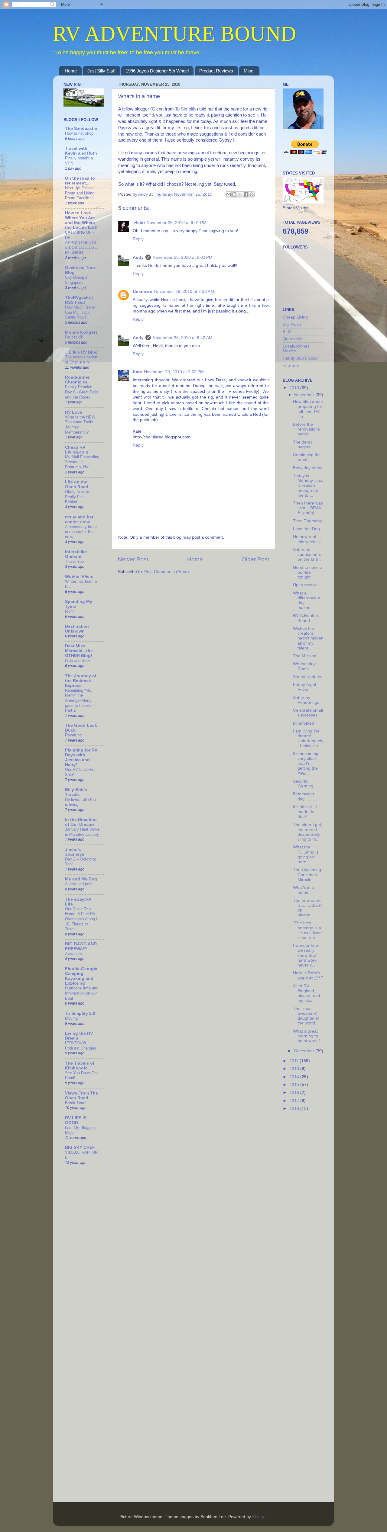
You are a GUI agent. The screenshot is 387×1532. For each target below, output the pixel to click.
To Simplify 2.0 (80, 1013)
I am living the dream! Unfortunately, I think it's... (308, 738)
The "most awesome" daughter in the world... (306, 1016)
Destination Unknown (77, 628)
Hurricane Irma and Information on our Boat (81, 993)
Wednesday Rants (304, 666)
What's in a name (303, 890)
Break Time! (75, 1103)
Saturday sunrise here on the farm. (307, 554)
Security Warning (303, 783)
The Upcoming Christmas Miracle (307, 874)
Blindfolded (303, 723)
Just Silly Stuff (101, 70)
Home (71, 70)
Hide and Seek (78, 660)
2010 (294, 388)
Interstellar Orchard (76, 554)
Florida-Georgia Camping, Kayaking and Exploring (81, 976)
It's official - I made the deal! (305, 812)
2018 (294, 1108)
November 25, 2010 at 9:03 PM (183, 257)
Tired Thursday (307, 521)
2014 (294, 1077)
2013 (294, 1068)
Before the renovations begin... (306, 429)
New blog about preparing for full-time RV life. (308, 409)
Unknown (142, 291)
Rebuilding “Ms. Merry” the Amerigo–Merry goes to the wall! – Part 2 (81, 700)
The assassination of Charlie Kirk (81, 359)
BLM (287, 331)
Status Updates (307, 677)
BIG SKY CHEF (80, 1147)
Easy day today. (308, 468)
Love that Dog (306, 529)
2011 (294, 1061)
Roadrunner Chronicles (77, 379)
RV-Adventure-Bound (307, 618)
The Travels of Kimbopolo (79, 1065)
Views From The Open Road (81, 1095)
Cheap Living (295, 317)
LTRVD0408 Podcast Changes (80, 1045)
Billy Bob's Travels (76, 792)
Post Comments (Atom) (166, 571)
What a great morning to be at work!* (306, 1036)
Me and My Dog (81, 879)
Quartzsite (292, 339)
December (304, 1051)
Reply (138, 239)
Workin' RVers (79, 576)
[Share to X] (240, 194)
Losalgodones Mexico (296, 348)
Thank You (74, 561)
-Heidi (139, 222)
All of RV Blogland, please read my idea (306, 993)
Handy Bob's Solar (300, 358)
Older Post (255, 559)
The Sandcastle (81, 128)
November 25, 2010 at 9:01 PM (177, 222)
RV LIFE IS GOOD (75, 1120)
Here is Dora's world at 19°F (308, 975)
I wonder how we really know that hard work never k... (306, 955)
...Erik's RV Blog (81, 352)
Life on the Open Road (76, 484)
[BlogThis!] (234, 194)
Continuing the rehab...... (307, 457)
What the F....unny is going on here (305, 854)
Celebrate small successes (308, 712)
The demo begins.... (304, 444)
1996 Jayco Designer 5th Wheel (157, 70)
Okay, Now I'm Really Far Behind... (77, 496)
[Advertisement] (307, 1212)
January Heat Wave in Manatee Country (82, 832)
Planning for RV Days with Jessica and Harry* (81, 757)
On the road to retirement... (80, 180)
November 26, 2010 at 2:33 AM (184, 291)
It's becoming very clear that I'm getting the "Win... (305, 764)
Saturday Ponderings (306, 700)
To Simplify (186, 109)
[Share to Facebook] (246, 194)
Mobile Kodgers (81, 332)
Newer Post (133, 559)
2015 (294, 1084)
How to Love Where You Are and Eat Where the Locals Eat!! (81, 220)
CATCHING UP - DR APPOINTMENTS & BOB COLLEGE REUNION (81, 242)
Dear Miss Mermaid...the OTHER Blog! (79, 651)
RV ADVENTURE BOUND (174, 33)
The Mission (304, 656)
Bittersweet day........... (305, 796)
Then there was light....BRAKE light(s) (308, 508)
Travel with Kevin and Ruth (81, 150)
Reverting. (74, 735)
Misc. (249, 70)
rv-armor (291, 365)
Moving (71, 1018)
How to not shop (79, 133)
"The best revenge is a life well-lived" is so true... (308, 930)
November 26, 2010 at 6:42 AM (183, 337)
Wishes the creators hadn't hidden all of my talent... (308, 638)
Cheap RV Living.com (76, 449)
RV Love (73, 412)
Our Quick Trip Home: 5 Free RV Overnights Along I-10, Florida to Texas (82, 919)
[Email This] (229, 194)
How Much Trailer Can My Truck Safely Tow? (80, 312)
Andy (138, 257)
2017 (294, 1100)
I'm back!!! (74, 337)
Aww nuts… (75, 953)
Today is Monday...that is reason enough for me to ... (308, 485)
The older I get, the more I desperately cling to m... (307, 832)
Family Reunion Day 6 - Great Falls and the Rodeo (81, 392)
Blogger (259, 1516)
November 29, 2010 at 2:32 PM (174, 372)
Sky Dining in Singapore (76, 280)
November (304, 395)
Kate (137, 372)
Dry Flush (292, 324)
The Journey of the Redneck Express (80, 681)
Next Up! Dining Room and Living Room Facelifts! (79, 193)
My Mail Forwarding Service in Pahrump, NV (82, 462)
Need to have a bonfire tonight (307, 572)
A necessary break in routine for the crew (81, 531)
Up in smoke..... (308, 585)
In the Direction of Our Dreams (81, 822)
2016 (294, 1092)
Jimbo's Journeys (74, 852)
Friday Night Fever (304, 687)
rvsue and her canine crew (79, 519)
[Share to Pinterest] (252, 194)
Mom (69, 611)
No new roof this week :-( (307, 539)
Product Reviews (216, 70)
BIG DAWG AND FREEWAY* (81, 946)
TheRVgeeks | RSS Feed (79, 300)
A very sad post (79, 884)
